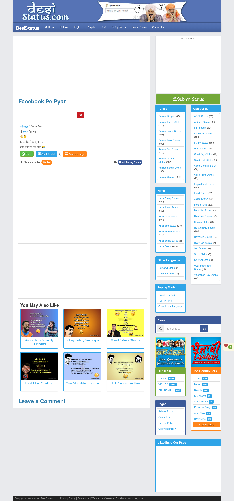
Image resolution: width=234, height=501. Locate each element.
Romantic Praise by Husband (39, 342)
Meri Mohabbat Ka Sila (82, 382)
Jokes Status (201, 198)
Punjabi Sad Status (168, 149)
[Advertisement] (82, 66)
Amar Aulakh (201, 401)
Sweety (198, 390)
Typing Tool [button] (118, 27)
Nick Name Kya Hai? (125, 382)
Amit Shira (199, 413)
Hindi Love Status (167, 216)
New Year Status (203, 216)
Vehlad (47, 162)
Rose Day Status (203, 242)
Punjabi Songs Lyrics (169, 167)
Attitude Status (202, 122)
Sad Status (200, 248)
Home (50, 27)
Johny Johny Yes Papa (82, 340)
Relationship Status (204, 227)
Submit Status (139, 27)
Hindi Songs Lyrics (168, 240)
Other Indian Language (170, 306)
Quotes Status (202, 222)
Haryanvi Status (167, 267)
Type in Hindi (165, 300)
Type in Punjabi (166, 295)
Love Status (200, 204)
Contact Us (158, 27)
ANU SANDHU (166, 390)
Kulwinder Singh (202, 407)
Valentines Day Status (206, 274)
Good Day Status (203, 154)
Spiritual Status (202, 259)
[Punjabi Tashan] (206, 352)
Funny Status (201, 142)
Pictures (64, 27)
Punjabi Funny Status (169, 122)
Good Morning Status (205, 165)
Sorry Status (200, 254)
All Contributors (206, 424)
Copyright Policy (167, 428)
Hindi (103, 27)
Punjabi (91, 27)
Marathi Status (166, 273)
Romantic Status (203, 236)
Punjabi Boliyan (166, 116)
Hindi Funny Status (130, 162)
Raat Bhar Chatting (39, 382)
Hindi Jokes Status (168, 207)
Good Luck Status (203, 160)
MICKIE (162, 378)
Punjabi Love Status (169, 140)
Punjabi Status (166, 177)
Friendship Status (203, 133)
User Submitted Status (202, 267)
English (78, 27)
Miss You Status (203, 210)
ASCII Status (201, 116)
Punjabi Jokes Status (169, 131)
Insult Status (201, 193)
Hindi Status (164, 246)
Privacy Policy (166, 423)
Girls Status (200, 148)
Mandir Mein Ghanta (125, 340)
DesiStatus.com (49, 498)
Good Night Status (204, 174)
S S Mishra (200, 395)
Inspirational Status (204, 184)
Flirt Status (200, 127)
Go (204, 328)
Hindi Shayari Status (169, 231)
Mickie (197, 384)
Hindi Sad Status (167, 225)
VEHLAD (163, 384)
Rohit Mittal (200, 418)
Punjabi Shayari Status (166, 160)
